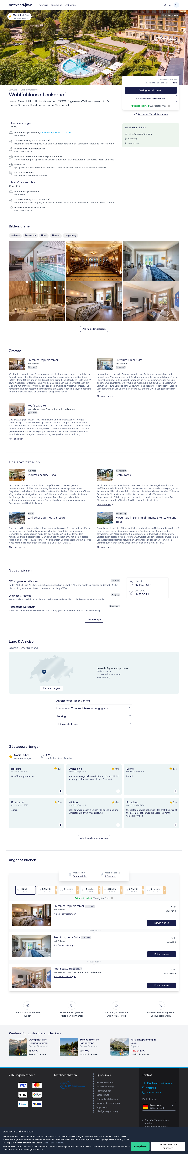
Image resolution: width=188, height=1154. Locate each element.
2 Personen (110, 876)
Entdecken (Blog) (105, 1086)
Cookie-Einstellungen (107, 1098)
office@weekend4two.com (140, 134)
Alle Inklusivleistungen (65, 913)
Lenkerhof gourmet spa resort (55, 132)
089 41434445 (134, 143)
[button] (31, 915)
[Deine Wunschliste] (170, 5)
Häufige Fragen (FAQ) (107, 1111)
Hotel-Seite (102, 677)
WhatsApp (132, 138)
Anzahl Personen (112, 872)
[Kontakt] (165, 5)
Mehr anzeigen (94, 619)
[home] (20, 5)
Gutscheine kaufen (105, 1082)
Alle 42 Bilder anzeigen (94, 328)
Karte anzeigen (51, 688)
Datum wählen (80, 876)
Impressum (102, 1107)
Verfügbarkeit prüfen (151, 90)
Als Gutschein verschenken (150, 98)
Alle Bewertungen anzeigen (94, 838)
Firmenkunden (103, 1090)
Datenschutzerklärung (53, 1143)
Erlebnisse (43, 5)
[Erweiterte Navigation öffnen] (81, 5)
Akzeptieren (140, 1146)
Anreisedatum (79, 872)
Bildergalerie (171, 15)
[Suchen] (176, 5)
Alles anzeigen (104, 396)
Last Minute (71, 5)
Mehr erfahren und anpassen (168, 1146)
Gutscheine (56, 5)
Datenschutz (102, 1094)
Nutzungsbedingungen (108, 1102)
